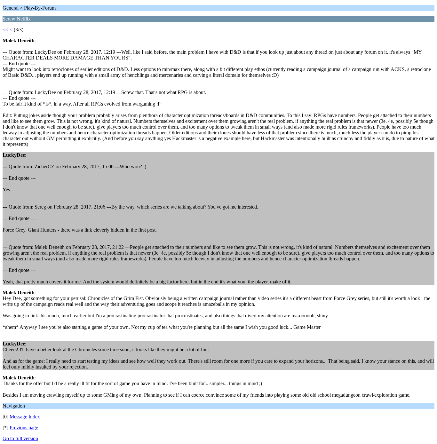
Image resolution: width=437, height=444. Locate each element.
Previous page (24, 427)
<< (5, 29)
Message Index (25, 416)
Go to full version (20, 438)
